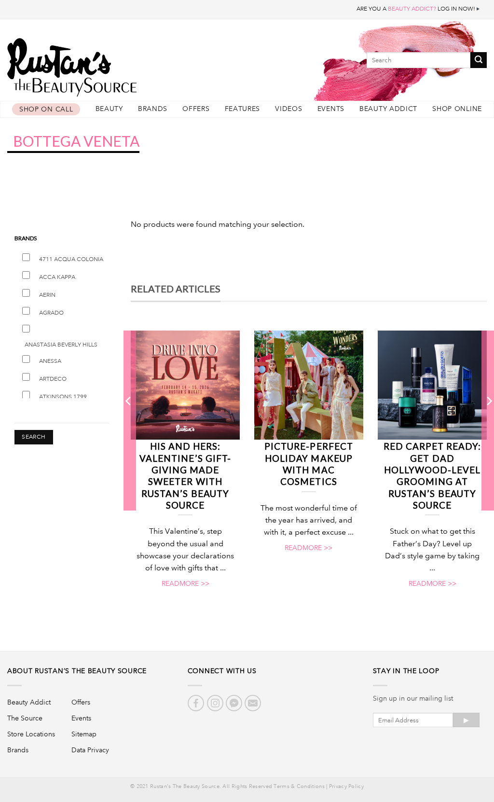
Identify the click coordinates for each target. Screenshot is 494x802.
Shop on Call (46, 109)
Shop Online (457, 109)
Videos (288, 109)
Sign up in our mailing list (413, 698)
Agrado (51, 313)
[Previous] (129, 420)
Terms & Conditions (299, 786)
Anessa (50, 361)
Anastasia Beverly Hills (61, 344)
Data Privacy (90, 750)
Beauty (109, 109)
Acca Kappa (57, 277)
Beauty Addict (388, 109)
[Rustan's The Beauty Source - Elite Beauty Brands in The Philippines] (115, 64)
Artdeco (53, 379)
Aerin (47, 295)
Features (243, 109)
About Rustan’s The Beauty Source (77, 670)
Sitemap (83, 734)
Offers (195, 109)
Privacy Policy (346, 786)
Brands (152, 109)
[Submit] (478, 60)
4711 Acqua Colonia (71, 259)
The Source (24, 718)
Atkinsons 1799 (63, 397)
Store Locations (31, 734)
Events (330, 109)
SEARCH (33, 437)
